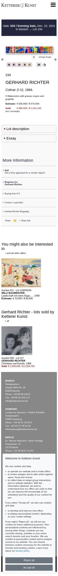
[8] (2, 59)
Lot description (17, 129)
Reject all (29, 560)
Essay (11, 138)
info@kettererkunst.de (16, 401)
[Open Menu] (53, 5)
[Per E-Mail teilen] (14, 220)
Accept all (29, 567)
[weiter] (44, 65)
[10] (55, 59)
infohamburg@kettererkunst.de (21, 429)
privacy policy (22, 550)
